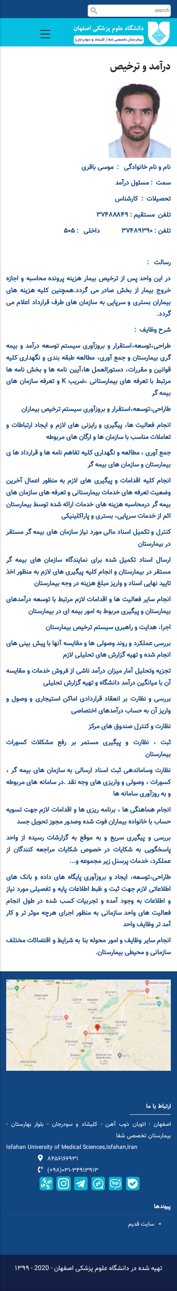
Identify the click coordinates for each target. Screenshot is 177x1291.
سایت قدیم (140, 1224)
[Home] (118, 33)
